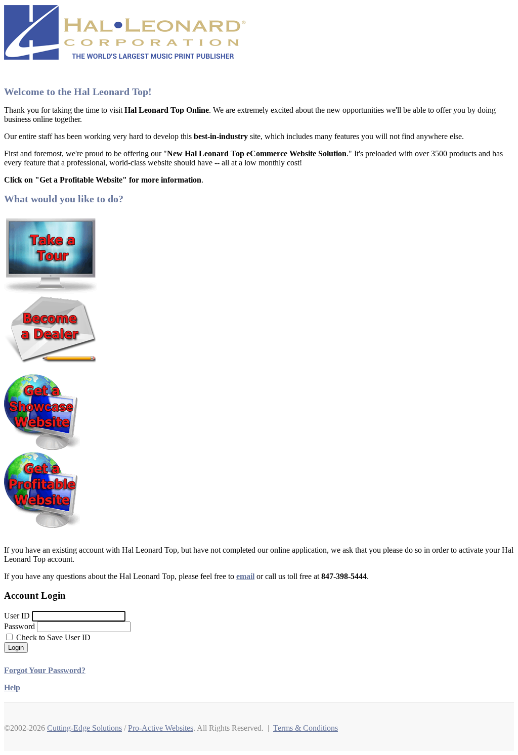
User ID (17, 615)
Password (19, 626)
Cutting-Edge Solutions (84, 728)
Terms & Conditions (305, 728)
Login (16, 647)
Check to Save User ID (52, 637)
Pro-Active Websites (160, 728)
